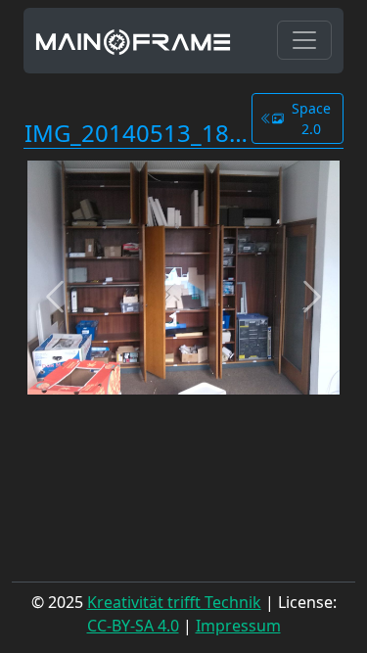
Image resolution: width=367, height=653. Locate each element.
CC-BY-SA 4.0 (133, 625)
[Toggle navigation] (304, 40)
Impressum (238, 625)
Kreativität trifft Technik (174, 602)
